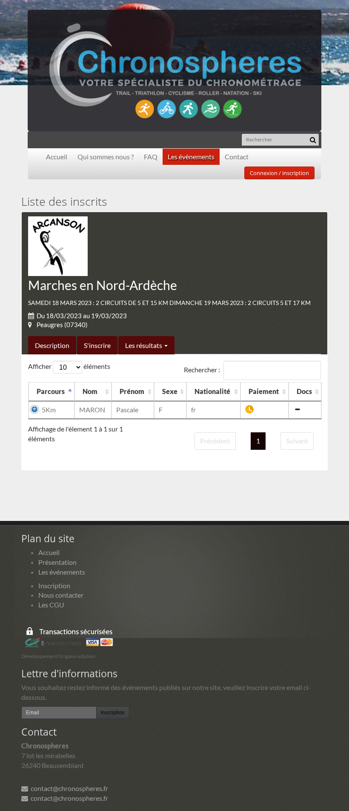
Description (52, 345)
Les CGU (51, 605)
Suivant (297, 441)
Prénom (132, 391)
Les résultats (144, 345)
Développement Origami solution (58, 656)
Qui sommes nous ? (105, 156)
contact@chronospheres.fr (68, 788)
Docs (304, 391)
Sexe (169, 391)
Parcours (51, 391)
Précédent (215, 441)
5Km (49, 410)
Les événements (61, 572)
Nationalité (212, 391)
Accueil (56, 156)
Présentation (57, 562)
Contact (237, 156)
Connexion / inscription (279, 173)
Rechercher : (202, 369)
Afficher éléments (69, 366)
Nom (90, 391)
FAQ (150, 156)
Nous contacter (60, 595)
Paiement (264, 391)
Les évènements (191, 156)
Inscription (54, 585)
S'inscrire (97, 345)
